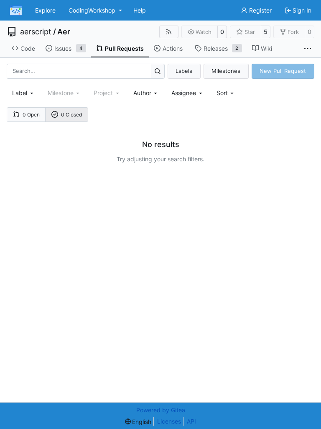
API (191, 421)
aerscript (35, 32)
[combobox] (23, 93)
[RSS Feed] (168, 32)
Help (139, 10)
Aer (63, 32)
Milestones (225, 70)
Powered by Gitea (160, 409)
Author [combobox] (142, 92)
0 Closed (71, 114)
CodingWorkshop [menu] (92, 10)
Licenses (169, 421)
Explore (45, 10)
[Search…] (158, 71)
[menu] (226, 93)
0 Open (31, 114)
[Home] (16, 10)
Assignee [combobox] (183, 92)
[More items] (307, 48)
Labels (184, 70)
